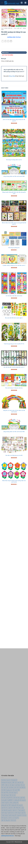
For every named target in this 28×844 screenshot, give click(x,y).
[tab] (14, 55)
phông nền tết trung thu (17, 805)
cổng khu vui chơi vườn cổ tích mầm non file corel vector (14, 411)
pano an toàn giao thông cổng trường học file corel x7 (14, 120)
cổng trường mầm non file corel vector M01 (14, 431)
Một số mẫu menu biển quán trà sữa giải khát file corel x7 (14, 223)
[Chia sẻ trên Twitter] (5, 41)
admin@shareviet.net (7, 835)
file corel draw (10, 787)
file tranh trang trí (13, 792)
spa (22, 807)
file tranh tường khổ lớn (7, 797)
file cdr (22, 785)
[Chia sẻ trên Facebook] (2, 41)
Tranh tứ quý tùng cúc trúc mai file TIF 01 (14, 343)
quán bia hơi (4, 807)
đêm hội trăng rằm (6, 820)
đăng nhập (12, 76)
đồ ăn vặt (13, 820)
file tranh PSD (5, 792)
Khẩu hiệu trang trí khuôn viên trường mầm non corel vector (14, 481)
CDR (3, 785)
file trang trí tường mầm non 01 (14, 159)
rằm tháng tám (17, 807)
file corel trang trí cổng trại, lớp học (14, 387)
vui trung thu (15, 817)
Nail (11, 802)
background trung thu (6, 782)
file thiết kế (17, 28)
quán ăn (10, 807)
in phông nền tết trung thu (19, 800)
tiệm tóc (15, 810)
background (14, 780)
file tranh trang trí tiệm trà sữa (8, 795)
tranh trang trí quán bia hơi (8, 812)
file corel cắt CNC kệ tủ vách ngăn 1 (14, 317)
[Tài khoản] (21, 2)
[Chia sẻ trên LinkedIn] (11, 41)
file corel (3, 787)
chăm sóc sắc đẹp (9, 785)
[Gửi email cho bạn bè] (8, 41)
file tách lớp (16, 797)
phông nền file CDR (6, 805)
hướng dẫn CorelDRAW (7, 800)
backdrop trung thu (6, 780)
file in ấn (16, 787)
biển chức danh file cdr (18, 782)
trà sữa (24, 815)
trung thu (19, 815)
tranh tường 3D (12, 815)
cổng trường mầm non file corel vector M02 (14, 176)
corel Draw (17, 785)
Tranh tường (4, 815)
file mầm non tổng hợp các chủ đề (14, 455)
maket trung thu (5, 802)
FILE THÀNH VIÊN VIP (6, 28)
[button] (2, 3)
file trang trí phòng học (14, 247)
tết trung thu (4, 817)
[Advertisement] (14, 505)
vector (10, 817)
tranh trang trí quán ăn (20, 812)
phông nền (15, 802)
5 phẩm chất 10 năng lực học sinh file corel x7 (14, 265)
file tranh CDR (16, 790)
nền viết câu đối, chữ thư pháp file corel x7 (14, 367)
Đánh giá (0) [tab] (5, 52)
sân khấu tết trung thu (7, 810)
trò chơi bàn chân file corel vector (14, 295)
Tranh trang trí (21, 810)
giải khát (22, 797)
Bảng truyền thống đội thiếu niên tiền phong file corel (14, 193)
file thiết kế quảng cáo (7, 790)
